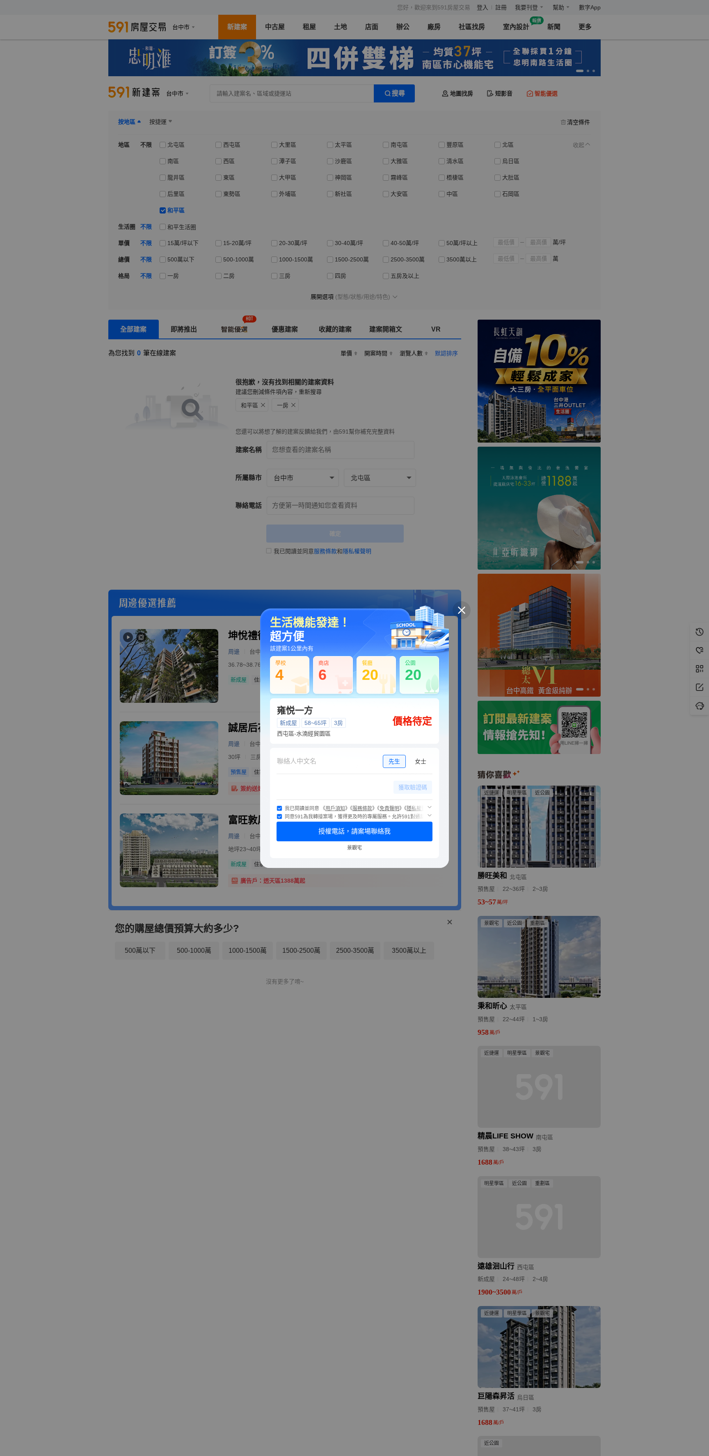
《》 (335, 808)
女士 (420, 761)
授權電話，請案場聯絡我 (354, 831)
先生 (394, 761)
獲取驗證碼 (412, 787)
